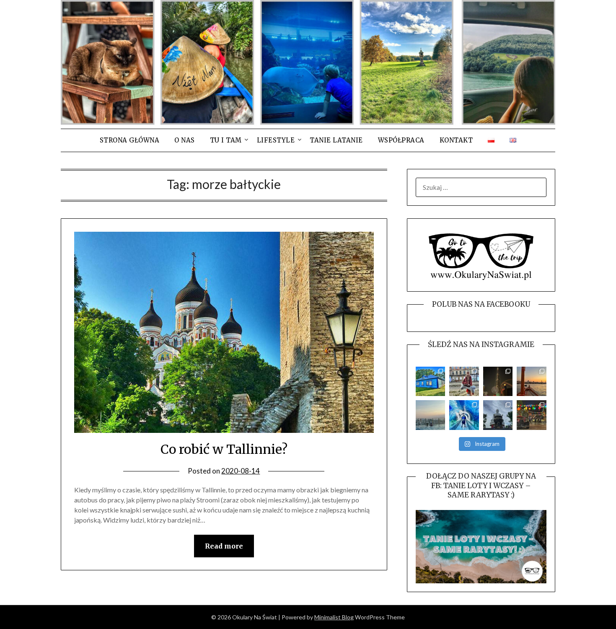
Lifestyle (276, 140)
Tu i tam (226, 140)
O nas (184, 140)
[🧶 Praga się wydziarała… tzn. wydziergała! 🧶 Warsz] (464, 381)
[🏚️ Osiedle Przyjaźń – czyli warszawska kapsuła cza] (430, 381)
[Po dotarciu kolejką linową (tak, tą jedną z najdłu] (531, 415)
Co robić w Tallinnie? (223, 449)
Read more (224, 546)
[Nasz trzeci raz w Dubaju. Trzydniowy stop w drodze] (531, 381)
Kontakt (456, 140)
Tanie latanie (336, 140)
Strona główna (130, 140)
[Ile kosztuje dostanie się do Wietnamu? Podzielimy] (430, 415)
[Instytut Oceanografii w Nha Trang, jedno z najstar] (464, 415)
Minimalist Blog (334, 617)
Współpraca (401, 140)
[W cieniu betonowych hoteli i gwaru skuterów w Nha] (498, 415)
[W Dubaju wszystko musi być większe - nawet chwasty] (498, 381)
